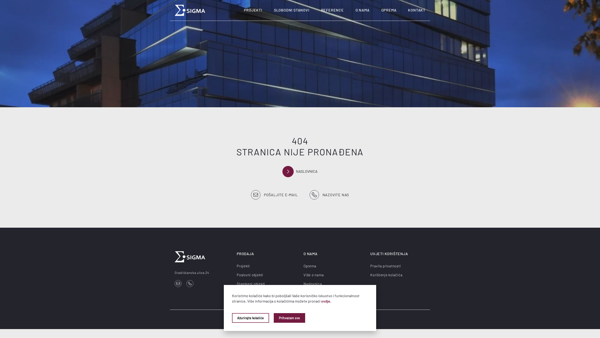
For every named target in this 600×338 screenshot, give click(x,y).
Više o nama (314, 275)
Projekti (253, 10)
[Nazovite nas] (190, 283)
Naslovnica (307, 171)
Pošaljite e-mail (281, 194)
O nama (363, 10)
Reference (332, 10)
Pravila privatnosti (385, 266)
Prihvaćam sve (289, 318)
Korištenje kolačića (386, 275)
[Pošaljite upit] (178, 283)
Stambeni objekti (251, 284)
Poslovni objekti (250, 275)
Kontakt (416, 10)
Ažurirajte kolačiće (250, 318)
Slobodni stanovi (291, 10)
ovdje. (326, 301)
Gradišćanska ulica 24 (192, 273)
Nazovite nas (335, 194)
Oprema (389, 10)
